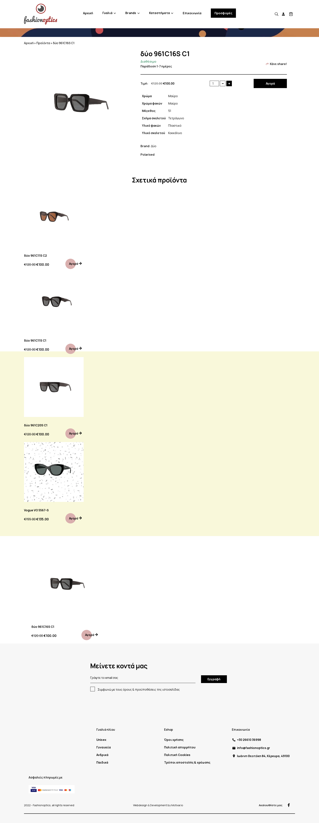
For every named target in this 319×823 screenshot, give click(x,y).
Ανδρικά (102, 755)
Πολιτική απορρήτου (180, 747)
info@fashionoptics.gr (253, 748)
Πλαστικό (174, 126)
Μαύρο (173, 96)
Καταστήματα (159, 13)
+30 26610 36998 (249, 740)
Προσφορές (223, 13)
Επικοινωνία (192, 13)
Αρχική (88, 13)
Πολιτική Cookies (177, 755)
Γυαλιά (107, 13)
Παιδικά (102, 762)
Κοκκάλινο (175, 133)
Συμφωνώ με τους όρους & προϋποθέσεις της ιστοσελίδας (139, 689)
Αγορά (270, 83)
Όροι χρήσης (173, 740)
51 (169, 111)
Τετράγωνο (176, 118)
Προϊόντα (43, 43)
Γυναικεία (103, 747)
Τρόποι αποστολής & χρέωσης (187, 762)
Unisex (101, 740)
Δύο (153, 146)
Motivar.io (177, 805)
